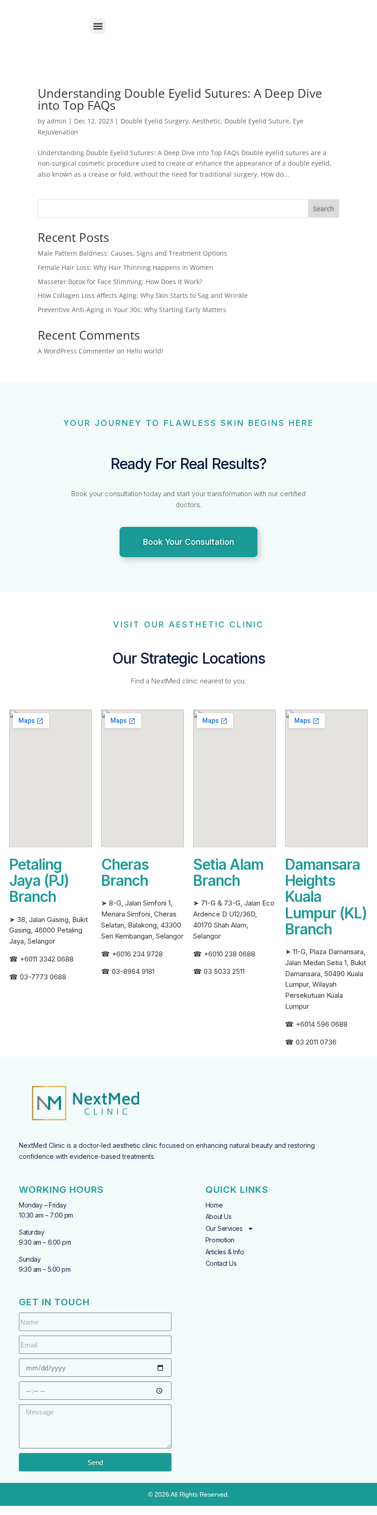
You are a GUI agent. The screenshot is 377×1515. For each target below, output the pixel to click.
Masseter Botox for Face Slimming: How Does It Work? (120, 281)
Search (323, 208)
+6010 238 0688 (229, 954)
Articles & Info (225, 1252)
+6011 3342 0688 (47, 959)
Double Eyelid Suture (256, 121)
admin (57, 121)
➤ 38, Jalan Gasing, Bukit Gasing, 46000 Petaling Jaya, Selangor (48, 930)
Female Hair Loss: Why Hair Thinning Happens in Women (125, 267)
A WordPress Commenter (76, 351)
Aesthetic (206, 121)
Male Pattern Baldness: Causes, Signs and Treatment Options (132, 253)
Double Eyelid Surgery (154, 121)
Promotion (220, 1240)
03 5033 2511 (224, 971)
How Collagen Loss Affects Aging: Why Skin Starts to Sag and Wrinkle (143, 295)
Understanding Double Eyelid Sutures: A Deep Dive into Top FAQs (180, 99)
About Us (218, 1216)
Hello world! (144, 351)
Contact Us (221, 1263)
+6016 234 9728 (137, 954)
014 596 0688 (326, 1024)
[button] (97, 26)
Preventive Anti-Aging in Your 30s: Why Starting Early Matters (132, 309)
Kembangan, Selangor (149, 936)
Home (214, 1205)
